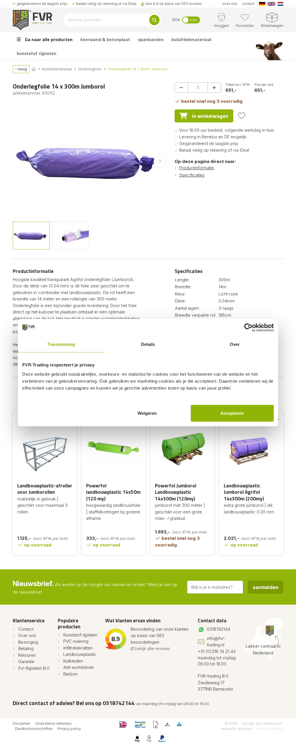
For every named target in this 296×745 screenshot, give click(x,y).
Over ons (27, 635)
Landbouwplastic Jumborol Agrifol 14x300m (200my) (244, 492)
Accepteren (232, 412)
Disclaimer (21, 723)
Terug (22, 69)
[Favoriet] (241, 116)
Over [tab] (235, 344)
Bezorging (28, 642)
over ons (229, 3)
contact (248, 3)
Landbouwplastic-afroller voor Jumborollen (44, 489)
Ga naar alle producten (48, 39)
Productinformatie (196, 167)
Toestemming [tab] (61, 344)
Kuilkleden (73, 661)
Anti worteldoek (78, 667)
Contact (26, 629)
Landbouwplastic (80, 654)
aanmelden (265, 587)
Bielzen (70, 674)
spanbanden (151, 39)
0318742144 (218, 629)
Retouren (27, 655)
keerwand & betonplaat (105, 39)
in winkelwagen (210, 116)
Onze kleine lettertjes (53, 723)
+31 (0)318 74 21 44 (217, 651)
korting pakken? (270, 728)
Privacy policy (69, 728)
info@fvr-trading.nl (216, 642)
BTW (176, 20)
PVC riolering (75, 641)
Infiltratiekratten (77, 648)
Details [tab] (148, 344)
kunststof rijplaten (36, 53)
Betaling (26, 648)
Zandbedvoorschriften (34, 728)
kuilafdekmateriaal (191, 39)
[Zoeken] (154, 20)
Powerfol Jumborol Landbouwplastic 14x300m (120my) (175, 492)
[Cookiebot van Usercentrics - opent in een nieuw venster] (248, 327)
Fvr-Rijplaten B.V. (34, 668)
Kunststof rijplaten (80, 635)
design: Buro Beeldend (261, 723)
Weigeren (147, 412)
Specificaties (192, 175)
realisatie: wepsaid (236, 728)
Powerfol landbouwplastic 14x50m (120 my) (113, 492)
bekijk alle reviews (152, 648)
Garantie (26, 661)
